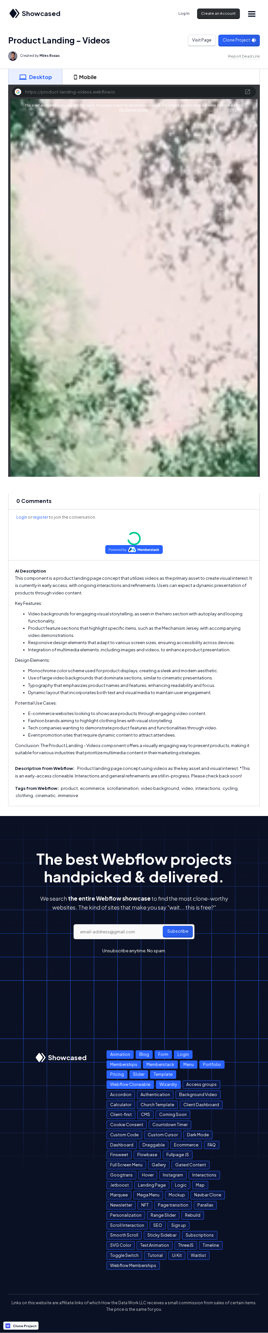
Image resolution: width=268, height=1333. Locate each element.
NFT (145, 1205)
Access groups (201, 1084)
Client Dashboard (201, 1104)
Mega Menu (148, 1194)
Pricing (117, 1074)
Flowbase (147, 1154)
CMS (145, 1114)
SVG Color (120, 1245)
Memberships (123, 1064)
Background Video (198, 1094)
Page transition (173, 1205)
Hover (148, 1174)
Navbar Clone (207, 1194)
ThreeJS (185, 1245)
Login (21, 517)
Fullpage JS (177, 1154)
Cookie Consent (126, 1124)
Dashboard (121, 1144)
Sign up (178, 1225)
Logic (181, 1185)
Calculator (120, 1104)
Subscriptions (200, 1235)
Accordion (120, 1094)
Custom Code (124, 1134)
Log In (184, 13)
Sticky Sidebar (161, 1235)
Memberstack (160, 1064)
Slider (138, 1074)
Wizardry (168, 1084)
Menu (188, 1064)
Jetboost (119, 1185)
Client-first (121, 1114)
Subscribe (177, 931)
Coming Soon (173, 1114)
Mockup (177, 1194)
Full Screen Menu (126, 1164)
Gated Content (190, 1164)
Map (200, 1185)
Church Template (157, 1104)
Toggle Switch (124, 1255)
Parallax (205, 1205)
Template (163, 1074)
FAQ (212, 1144)
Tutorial (155, 1255)
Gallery (159, 1164)
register (40, 517)
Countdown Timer (170, 1124)
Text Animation (154, 1245)
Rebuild (192, 1215)
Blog (144, 1054)
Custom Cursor (163, 1134)
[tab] (35, 77)
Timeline (211, 1245)
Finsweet (119, 1154)
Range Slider (163, 1215)
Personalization (126, 1215)
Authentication (155, 1094)
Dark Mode (198, 1134)
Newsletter (121, 1205)
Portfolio (212, 1064)
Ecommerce (186, 1144)
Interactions (204, 1174)
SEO (157, 1225)
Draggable (153, 1144)
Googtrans (121, 1174)
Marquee (119, 1194)
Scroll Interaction (127, 1225)
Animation (120, 1054)
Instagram (173, 1174)
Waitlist (198, 1255)
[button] (251, 13)
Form (163, 1054)
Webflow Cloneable (130, 1084)
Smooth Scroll (124, 1235)
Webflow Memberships (133, 1265)
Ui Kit (177, 1255)
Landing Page (152, 1185)
